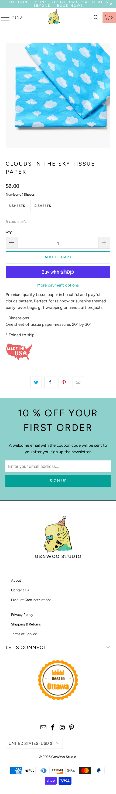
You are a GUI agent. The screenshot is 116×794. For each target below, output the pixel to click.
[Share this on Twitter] (36, 382)
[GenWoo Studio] (55, 17)
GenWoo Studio (63, 757)
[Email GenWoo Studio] (44, 728)
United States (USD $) (31, 743)
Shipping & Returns (26, 624)
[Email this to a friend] (78, 382)
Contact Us (20, 590)
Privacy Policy (22, 615)
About (16, 580)
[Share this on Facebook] (50, 382)
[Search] (96, 17)
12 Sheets (42, 206)
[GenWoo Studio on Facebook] (53, 728)
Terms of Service (24, 634)
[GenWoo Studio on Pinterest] (72, 728)
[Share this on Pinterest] (64, 382)
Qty (9, 232)
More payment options (58, 285)
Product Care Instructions (31, 600)
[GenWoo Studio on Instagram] (63, 728)
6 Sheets (17, 206)
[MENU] (2, 17)
